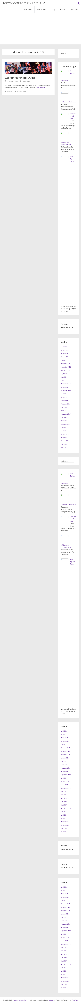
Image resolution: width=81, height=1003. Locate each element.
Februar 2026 (65, 350)
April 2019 (64, 394)
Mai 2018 (64, 407)
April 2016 (64, 431)
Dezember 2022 (66, 363)
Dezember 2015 (66, 437)
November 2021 (66, 370)
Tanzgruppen (41, 9)
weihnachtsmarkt (21, 91)
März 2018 (64, 411)
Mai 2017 (64, 421)
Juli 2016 (63, 427)
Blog (53, 9)
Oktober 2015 (65, 441)
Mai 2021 (64, 377)
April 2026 (64, 347)
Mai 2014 (64, 447)
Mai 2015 (64, 444)
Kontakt (63, 9)
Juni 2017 (64, 417)
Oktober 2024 (65, 353)
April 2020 (64, 380)
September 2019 (66, 390)
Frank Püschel (26, 81)
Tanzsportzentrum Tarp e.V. (24, 3)
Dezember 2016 (66, 424)
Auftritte (9, 91)
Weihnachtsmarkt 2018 (20, 77)
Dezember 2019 (66, 384)
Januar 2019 (64, 400)
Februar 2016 (65, 434)
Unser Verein (27, 9)
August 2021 (65, 374)
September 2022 (66, 367)
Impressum (75, 9)
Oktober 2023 (65, 357)
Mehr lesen (40, 87)
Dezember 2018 (66, 404)
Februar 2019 (65, 397)
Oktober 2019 (65, 387)
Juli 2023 (63, 360)
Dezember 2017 (66, 414)
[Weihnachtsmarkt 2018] (28, 73)
